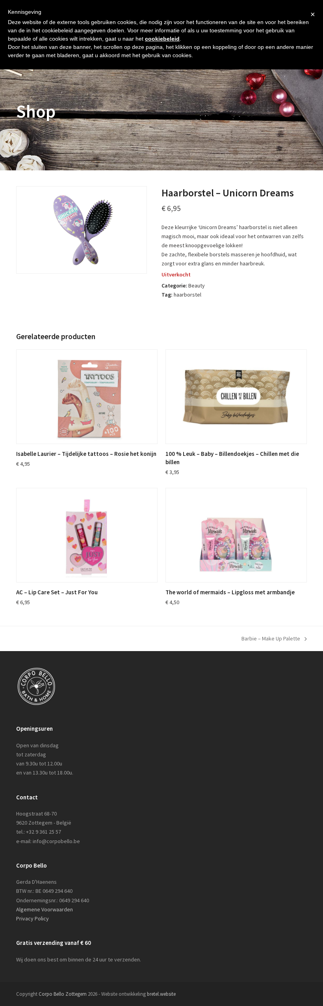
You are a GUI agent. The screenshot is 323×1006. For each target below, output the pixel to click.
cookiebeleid (162, 38)
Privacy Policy (32, 918)
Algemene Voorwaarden (44, 909)
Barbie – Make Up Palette (270, 639)
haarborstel (187, 294)
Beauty (196, 285)
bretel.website (161, 994)
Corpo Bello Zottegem (63, 994)
